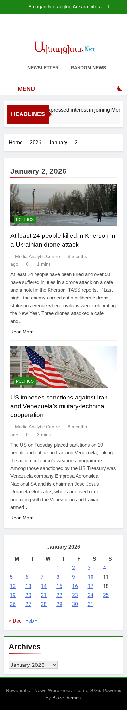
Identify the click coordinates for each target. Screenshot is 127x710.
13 (28, 586)
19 (13, 595)
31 (90, 604)
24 (90, 595)
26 (13, 604)
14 (44, 586)
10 (90, 577)
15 (59, 586)
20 (28, 595)
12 (13, 586)
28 (44, 604)
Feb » (31, 621)
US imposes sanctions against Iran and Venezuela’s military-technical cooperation (59, 406)
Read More (22, 331)
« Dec (15, 621)
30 (75, 604)
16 (75, 586)
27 (28, 604)
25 (106, 595)
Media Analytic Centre (37, 256)
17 (90, 586)
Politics (25, 219)
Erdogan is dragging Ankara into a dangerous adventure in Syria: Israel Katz (58, 7)
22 (59, 595)
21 (44, 595)
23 (75, 595)
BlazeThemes (66, 697)
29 (59, 604)
